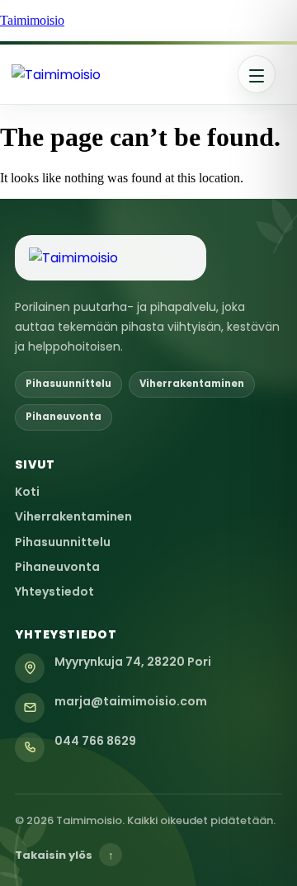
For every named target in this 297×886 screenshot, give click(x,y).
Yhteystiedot (54, 591)
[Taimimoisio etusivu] (119, 74)
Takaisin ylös (64, 855)
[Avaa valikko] (257, 74)
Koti (27, 491)
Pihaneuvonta (57, 566)
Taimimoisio (32, 20)
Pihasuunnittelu (63, 542)
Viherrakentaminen (73, 516)
